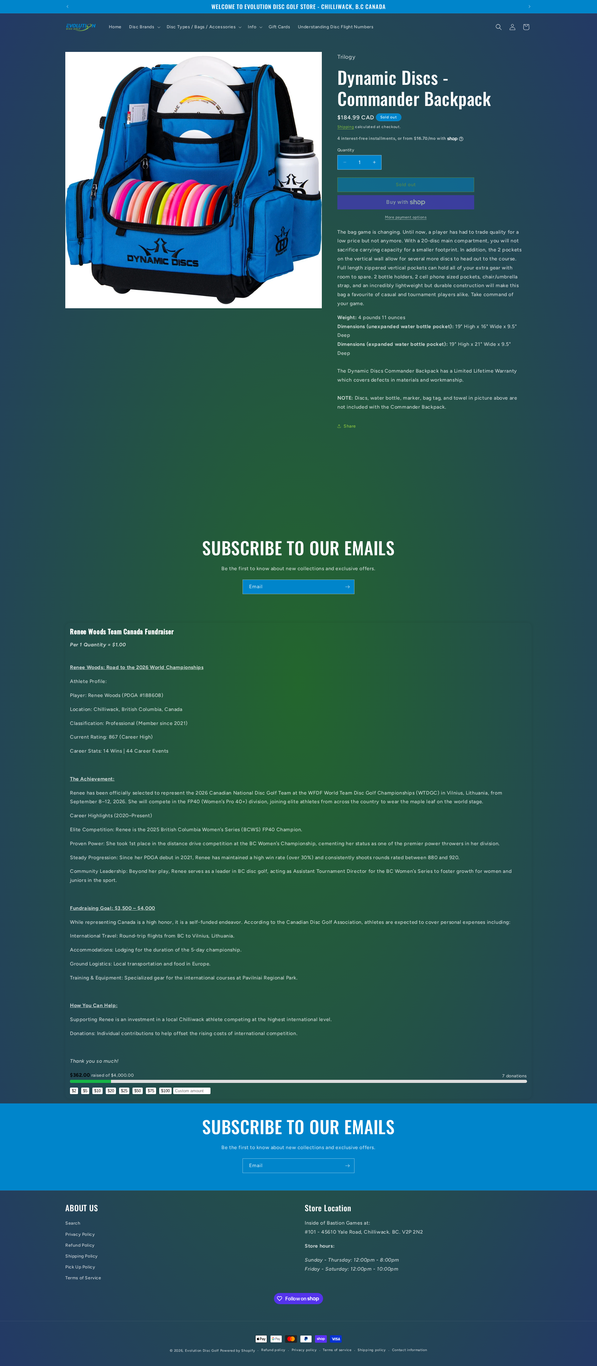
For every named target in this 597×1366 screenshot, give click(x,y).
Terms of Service (83, 1278)
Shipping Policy (81, 1256)
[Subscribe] (347, 587)
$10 (97, 1091)
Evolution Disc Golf (202, 1351)
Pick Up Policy (80, 1267)
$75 (151, 1091)
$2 (74, 1091)
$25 (124, 1091)
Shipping (345, 127)
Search (73, 1223)
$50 (137, 1091)
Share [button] (350, 426)
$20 (111, 1091)
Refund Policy (80, 1245)
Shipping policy (372, 1350)
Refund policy (273, 1350)
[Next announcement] (529, 6)
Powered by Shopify (237, 1351)
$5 (85, 1091)
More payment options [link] (406, 217)
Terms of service (337, 1350)
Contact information (409, 1350)
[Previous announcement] (67, 6)
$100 (165, 1091)
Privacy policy (304, 1350)
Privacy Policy (80, 1234)
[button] (144, 27)
